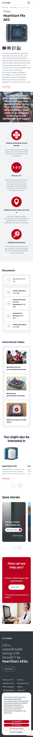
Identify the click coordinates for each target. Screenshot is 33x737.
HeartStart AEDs (8, 683)
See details (6, 478)
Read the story (18, 535)
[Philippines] (6, 3)
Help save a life (8, 680)
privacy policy (12, 701)
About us (20, 680)
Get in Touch (6, 86)
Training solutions (9, 690)
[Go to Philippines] (7, 638)
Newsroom (21, 690)
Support (20, 687)
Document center (23, 683)
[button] (20, 485)
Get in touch (15, 587)
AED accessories (8, 687)
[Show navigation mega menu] (28, 2)
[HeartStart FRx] (16, 33)
